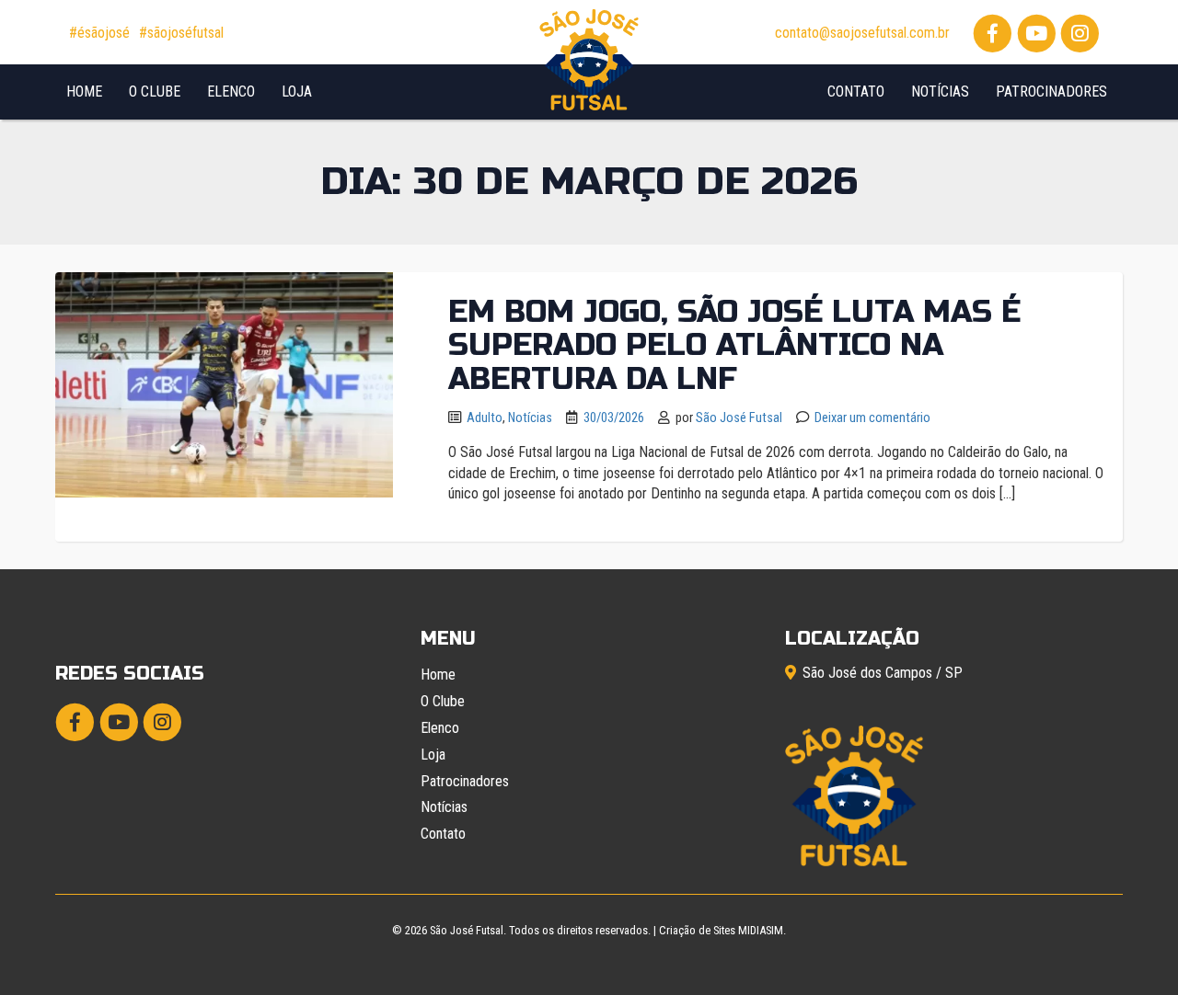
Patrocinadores (1051, 91)
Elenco (231, 91)
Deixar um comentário (872, 418)
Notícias (940, 91)
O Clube (154, 91)
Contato (855, 91)
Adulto (484, 418)
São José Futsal (739, 418)
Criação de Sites (697, 930)
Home (84, 91)
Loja (297, 91)
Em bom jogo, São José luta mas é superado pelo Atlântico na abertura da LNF (734, 345)
